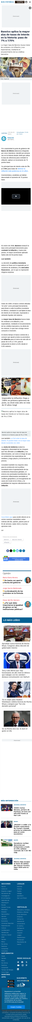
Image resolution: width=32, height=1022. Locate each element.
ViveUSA (19, 932)
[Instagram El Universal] (22, 965)
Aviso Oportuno (22, 914)
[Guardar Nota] (23, 550)
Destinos (4, 946)
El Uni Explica (5, 898)
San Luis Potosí (22, 898)
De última (4, 944)
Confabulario (5, 930)
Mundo (3, 905)
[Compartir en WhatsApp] (14, 550)
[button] (19, 2)
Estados (4, 912)
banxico (6, 539)
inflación (6, 542)
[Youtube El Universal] (18, 965)
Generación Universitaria (21, 922)
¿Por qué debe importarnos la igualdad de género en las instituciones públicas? (13, 606)
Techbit (3, 939)
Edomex (19, 886)
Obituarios (20, 919)
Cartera (4, 133)
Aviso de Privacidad (17, 1002)
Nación (3, 886)
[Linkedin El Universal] (18, 969)
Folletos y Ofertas (22, 912)
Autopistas (4, 948)
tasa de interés (17, 539)
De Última (4, 963)
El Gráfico (20, 926)
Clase (3, 956)
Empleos (20, 916)
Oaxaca (19, 889)
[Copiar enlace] (20, 550)
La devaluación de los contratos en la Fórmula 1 (13, 593)
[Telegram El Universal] (18, 962)
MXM (2, 937)
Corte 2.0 (4, 889)
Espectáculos (5, 925)
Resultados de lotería (21, 943)
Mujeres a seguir (6, 891)
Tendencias (5, 932)
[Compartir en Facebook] (7, 550)
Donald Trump (5, 907)
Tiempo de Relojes (7, 970)
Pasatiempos (21, 937)
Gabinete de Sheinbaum (5, 901)
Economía (4, 921)
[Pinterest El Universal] (26, 965)
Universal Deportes (7, 923)
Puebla (19, 891)
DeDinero (20, 930)
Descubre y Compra (23, 909)
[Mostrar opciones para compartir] (30, 8)
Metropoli (4, 909)
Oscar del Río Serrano (11, 600)
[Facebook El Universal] (22, 962)
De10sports (20, 928)
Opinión (7, 573)
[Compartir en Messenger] (17, 550)
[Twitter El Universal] (26, 962)
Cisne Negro (5, 972)
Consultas (4, 951)
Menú (3, 941)
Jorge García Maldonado (12, 588)
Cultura (3, 928)
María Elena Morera (10, 577)
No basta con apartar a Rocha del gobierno (12, 581)
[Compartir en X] (11, 550)
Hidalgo (19, 893)
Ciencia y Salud (6, 935)
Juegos (19, 935)
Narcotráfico (5, 914)
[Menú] (30, 2)
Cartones (4, 918)
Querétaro (20, 895)
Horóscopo (20, 939)
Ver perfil (11, 139)
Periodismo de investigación (5, 894)
